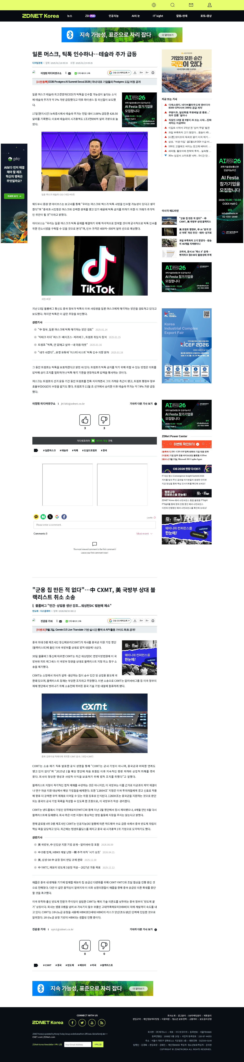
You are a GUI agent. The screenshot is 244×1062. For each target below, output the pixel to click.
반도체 (70, 965)
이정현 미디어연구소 (51, 73)
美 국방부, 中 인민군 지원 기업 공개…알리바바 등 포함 (68, 844)
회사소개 (171, 1015)
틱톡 (76, 450)
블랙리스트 (107, 965)
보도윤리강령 (206, 1019)
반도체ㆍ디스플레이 (41, 611)
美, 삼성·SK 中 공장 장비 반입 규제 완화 (60, 860)
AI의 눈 (136, 16)
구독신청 (98, 1044)
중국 (105, 450)
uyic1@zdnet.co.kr (62, 929)
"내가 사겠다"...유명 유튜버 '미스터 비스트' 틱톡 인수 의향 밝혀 (73, 352)
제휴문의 (208, 1015)
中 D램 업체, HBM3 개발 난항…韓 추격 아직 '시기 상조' (69, 852)
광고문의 (182, 1015)
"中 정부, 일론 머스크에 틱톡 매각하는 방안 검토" (65, 329)
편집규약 (137, 1019)
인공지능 (114, 16)
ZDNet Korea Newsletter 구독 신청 (47, 1044)
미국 (94, 965)
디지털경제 (37, 62)
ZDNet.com (49, 1036)
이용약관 (166, 1019)
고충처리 (193, 1019)
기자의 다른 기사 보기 (141, 403)
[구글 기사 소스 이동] (119, 73)
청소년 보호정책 (179, 1019)
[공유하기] (135, 73)
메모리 (83, 965)
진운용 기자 (46, 621)
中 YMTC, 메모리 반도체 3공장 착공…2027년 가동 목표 (69, 867)
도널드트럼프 (90, 450)
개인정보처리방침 (151, 1019)
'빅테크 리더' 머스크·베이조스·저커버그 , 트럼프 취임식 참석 (72, 337)
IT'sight (158, 16)
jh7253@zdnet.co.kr (73, 403)
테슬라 (65, 450)
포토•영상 (206, 16)
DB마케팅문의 (194, 1015)
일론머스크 (50, 450)
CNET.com (37, 1036)
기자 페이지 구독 (83, 73)
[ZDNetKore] (44, 9)
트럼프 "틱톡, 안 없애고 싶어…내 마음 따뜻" (63, 345)
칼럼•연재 (181, 16)
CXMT (48, 965)
